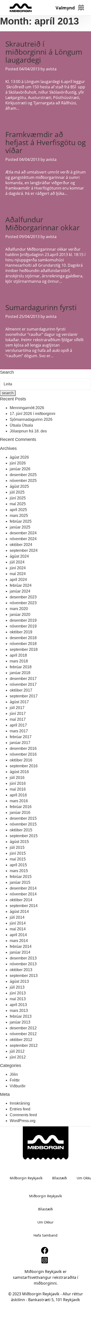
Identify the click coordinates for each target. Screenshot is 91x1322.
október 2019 (21, 632)
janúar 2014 (20, 952)
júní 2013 (18, 993)
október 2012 (21, 1040)
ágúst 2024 (19, 556)
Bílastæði (59, 1178)
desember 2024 (23, 533)
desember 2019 (23, 620)
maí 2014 (18, 929)
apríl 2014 (18, 935)
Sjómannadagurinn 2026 (31, 419)
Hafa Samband (45, 1235)
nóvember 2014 (23, 894)
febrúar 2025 (21, 521)
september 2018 (24, 649)
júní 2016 (18, 783)
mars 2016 (19, 801)
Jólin (14, 1074)
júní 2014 (18, 923)
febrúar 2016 (21, 807)
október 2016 (21, 760)
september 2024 (24, 550)
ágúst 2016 (19, 772)
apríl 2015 (18, 865)
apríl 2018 (18, 655)
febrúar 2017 (21, 737)
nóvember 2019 (23, 626)
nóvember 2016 (23, 754)
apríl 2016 (18, 795)
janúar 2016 (20, 812)
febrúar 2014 (21, 946)
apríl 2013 (18, 1005)
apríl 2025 (18, 510)
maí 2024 (18, 574)
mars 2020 (19, 609)
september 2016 (24, 766)
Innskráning (20, 1103)
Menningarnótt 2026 (27, 408)
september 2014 (24, 906)
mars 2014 (19, 941)
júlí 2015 (17, 847)
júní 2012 (18, 1057)
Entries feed (20, 1109)
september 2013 (24, 976)
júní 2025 (18, 498)
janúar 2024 (20, 591)
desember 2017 (23, 679)
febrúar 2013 (21, 1016)
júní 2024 (18, 568)
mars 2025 (19, 515)
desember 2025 (23, 475)
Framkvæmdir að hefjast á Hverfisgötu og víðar (45, 142)
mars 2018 (19, 661)
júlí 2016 (17, 778)
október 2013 (21, 970)
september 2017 (24, 696)
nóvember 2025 (23, 481)
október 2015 (21, 830)
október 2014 (21, 900)
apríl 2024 (18, 580)
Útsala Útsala (21, 425)
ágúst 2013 (19, 981)
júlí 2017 (17, 708)
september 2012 (24, 1045)
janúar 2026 (20, 469)
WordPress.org (22, 1121)
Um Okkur (45, 1222)
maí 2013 (18, 999)
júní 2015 (18, 853)
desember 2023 (23, 597)
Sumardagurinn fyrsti (41, 307)
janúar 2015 (20, 882)
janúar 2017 (20, 743)
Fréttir (15, 1080)
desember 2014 (23, 888)
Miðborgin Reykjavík (26, 1178)
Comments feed (23, 1115)
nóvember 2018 (23, 644)
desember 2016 (23, 748)
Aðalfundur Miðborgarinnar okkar (42, 223)
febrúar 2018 (21, 667)
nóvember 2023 (23, 603)
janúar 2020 (20, 614)
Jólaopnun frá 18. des (28, 431)
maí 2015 (18, 859)
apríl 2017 (18, 725)
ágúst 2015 (19, 842)
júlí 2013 (17, 987)
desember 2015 (23, 818)
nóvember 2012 (23, 1034)
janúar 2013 (20, 1022)
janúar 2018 (20, 673)
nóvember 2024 (23, 539)
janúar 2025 (20, 527)
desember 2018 (23, 638)
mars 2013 (19, 1010)
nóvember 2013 (23, 964)
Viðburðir (17, 1086)
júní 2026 (18, 463)
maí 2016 (18, 789)
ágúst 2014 (19, 911)
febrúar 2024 (21, 585)
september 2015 (24, 836)
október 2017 (21, 690)
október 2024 (21, 545)
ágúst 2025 (19, 486)
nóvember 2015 (23, 824)
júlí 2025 (17, 492)
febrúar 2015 (21, 877)
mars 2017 (19, 731)
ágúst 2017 (19, 702)
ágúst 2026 (19, 457)
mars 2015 (19, 871)
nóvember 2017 (23, 684)
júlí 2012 (17, 1051)
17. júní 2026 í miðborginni (32, 414)
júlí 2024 (17, 562)
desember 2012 (23, 1028)
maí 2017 (18, 719)
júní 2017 (18, 713)
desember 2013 (23, 958)
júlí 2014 (17, 917)
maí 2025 (18, 504)
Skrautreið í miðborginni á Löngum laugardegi (43, 52)
